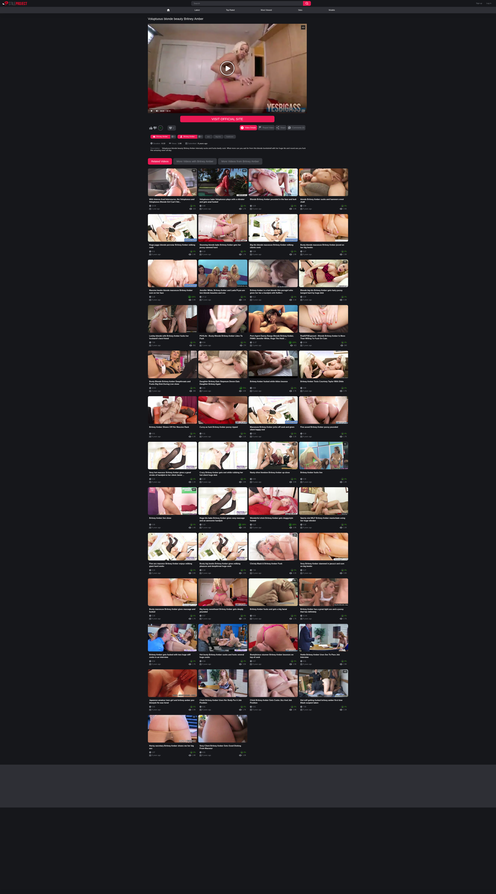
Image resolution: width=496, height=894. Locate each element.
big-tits (218, 137)
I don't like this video (155, 128)
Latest (197, 10)
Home (168, 10)
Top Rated (230, 10)
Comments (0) (298, 128)
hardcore (229, 137)
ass (208, 137)
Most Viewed (266, 10)
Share (282, 128)
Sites (300, 10)
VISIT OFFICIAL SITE (227, 119)
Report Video (268, 128)
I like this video (151, 128)
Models (332, 10)
